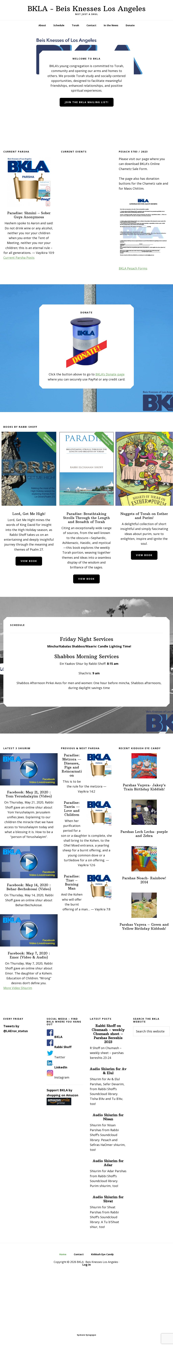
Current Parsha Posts (18, 258)
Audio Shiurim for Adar (108, 1163)
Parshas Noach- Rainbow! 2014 (144, 880)
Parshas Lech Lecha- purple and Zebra (144, 834)
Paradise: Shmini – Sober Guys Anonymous (29, 215)
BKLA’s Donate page (110, 374)
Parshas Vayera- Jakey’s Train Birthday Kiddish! (144, 787)
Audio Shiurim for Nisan (108, 1117)
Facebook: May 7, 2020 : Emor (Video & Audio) (29, 955)
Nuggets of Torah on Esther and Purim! (144, 516)
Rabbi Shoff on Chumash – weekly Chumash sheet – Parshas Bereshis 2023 (108, 1034)
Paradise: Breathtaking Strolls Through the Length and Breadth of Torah (86, 518)
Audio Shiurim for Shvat (108, 1199)
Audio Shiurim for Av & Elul (108, 1071)
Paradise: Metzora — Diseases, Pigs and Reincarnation (72, 765)
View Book (29, 561)
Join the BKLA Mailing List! (86, 102)
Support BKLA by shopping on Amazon (62, 1092)
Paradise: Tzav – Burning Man (72, 882)
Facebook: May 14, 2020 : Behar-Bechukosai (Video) (29, 887)
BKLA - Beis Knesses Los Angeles (87, 8)
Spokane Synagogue (86, 1335)
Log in (86, 1264)
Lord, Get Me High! (28, 514)
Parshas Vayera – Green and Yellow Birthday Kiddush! (144, 926)
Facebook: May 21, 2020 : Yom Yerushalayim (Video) (29, 794)
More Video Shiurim (17, 988)
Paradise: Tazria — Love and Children (72, 808)
